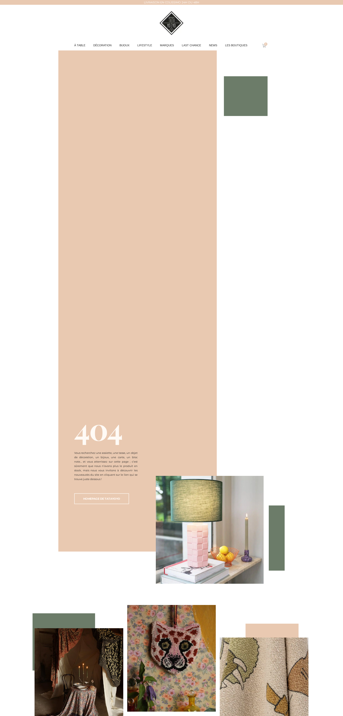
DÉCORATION (102, 45)
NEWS (213, 45)
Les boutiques (236, 45)
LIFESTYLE (144, 45)
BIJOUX (124, 45)
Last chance (191, 45)
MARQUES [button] (167, 45)
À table (79, 45)
